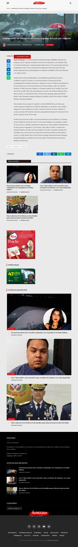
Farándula (18, 535)
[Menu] (8, 3)
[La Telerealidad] (39, 3)
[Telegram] (8, 73)
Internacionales (25, 532)
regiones (16, 146)
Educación (54, 532)
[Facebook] (8, 61)
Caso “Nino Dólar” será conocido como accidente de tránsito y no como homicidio (55, 187)
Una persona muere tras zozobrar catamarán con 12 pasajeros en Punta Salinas (20, 188)
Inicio (8, 8)
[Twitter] (8, 65)
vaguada (23, 146)
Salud (46, 532)
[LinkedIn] (8, 69)
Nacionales (12, 532)
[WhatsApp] (8, 78)
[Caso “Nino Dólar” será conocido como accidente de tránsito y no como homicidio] (55, 174)
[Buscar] (70, 3)
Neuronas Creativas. (53, 540)
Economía (37, 532)
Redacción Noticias (14, 44)
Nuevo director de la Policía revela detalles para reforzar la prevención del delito (22, 217)
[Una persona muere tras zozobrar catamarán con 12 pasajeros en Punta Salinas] (22, 174)
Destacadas (50, 44)
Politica (27, 535)
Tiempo (54, 535)
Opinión (36, 535)
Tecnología (45, 535)
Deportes (64, 532)
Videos (61, 535)
